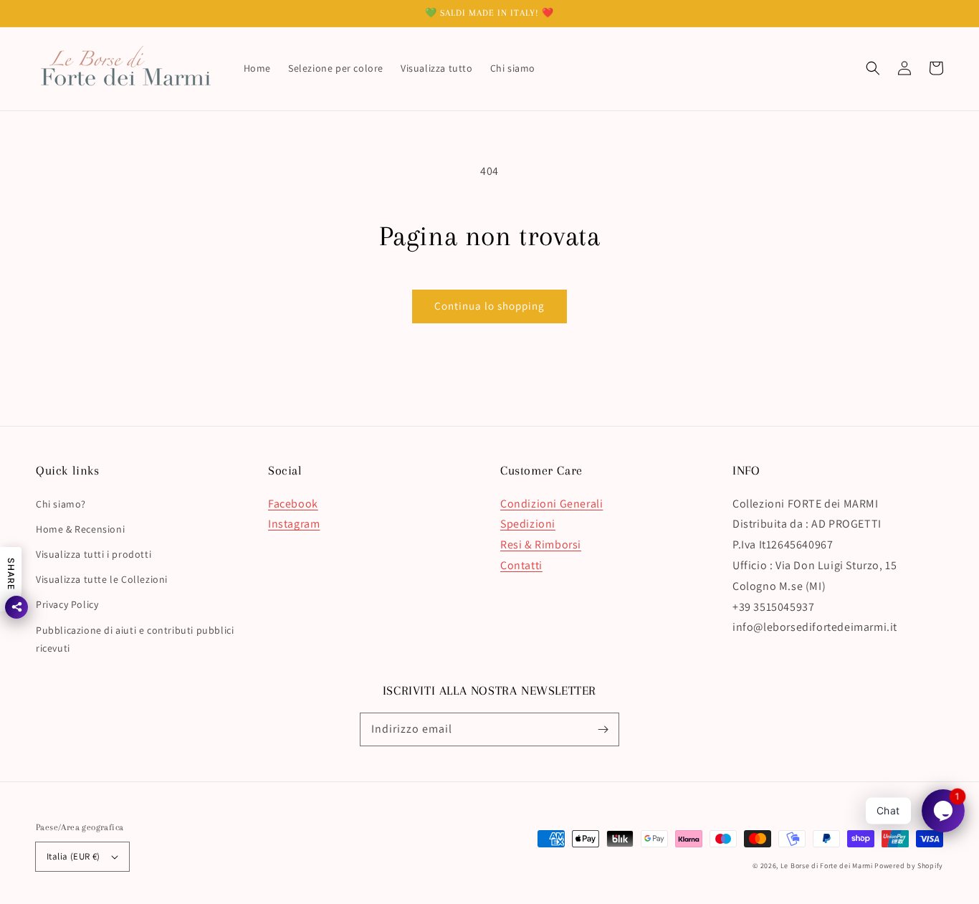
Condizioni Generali (551, 503)
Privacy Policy (67, 604)
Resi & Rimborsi (540, 544)
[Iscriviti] (603, 729)
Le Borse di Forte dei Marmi (826, 865)
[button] (873, 68)
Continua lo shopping (489, 306)
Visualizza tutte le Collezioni (102, 579)
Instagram (294, 523)
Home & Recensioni (80, 529)
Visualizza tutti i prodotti (93, 554)
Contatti (521, 565)
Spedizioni (527, 523)
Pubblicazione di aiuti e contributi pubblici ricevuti (135, 639)
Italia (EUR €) (73, 856)
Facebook (293, 503)
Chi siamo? (61, 504)
